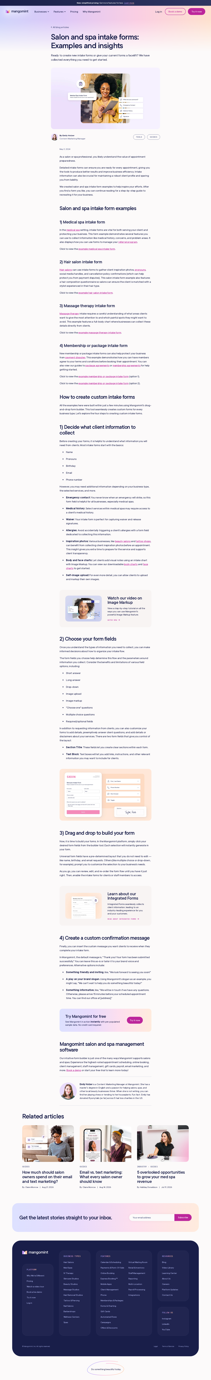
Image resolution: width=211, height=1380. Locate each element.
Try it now (196, 11)
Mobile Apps (106, 1284)
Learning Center (169, 1273)
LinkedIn (165, 1324)
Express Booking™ (109, 1278)
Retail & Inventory (136, 1267)
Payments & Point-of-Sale (112, 1267)
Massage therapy (69, 313)
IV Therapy (68, 1273)
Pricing (74, 11)
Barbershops (69, 1311)
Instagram (166, 1318)
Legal (156, 1346)
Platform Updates (170, 1289)
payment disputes (75, 357)
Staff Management (136, 1273)
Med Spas (68, 1267)
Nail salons (68, 1306)
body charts (131, 564)
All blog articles (61, 27)
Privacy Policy (183, 1346)
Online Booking (107, 1273)
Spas (66, 1322)
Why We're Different (35, 1275)
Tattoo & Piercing (72, 1300)
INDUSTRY (142, 1166)
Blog (164, 1262)
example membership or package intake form (103, 376)
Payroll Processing (136, 1289)
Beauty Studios (71, 1284)
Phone (104, 1295)
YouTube (166, 1329)
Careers (165, 1284)
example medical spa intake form (96, 248)
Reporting (133, 1278)
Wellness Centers (71, 1317)
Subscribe (183, 1217)
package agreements (97, 365)
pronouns (140, 269)
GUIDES (153, 137)
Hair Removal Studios (73, 1295)
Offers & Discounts (109, 1328)
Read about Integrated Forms (122, 919)
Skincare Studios (71, 1278)
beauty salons (122, 541)
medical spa (73, 230)
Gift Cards (105, 1311)
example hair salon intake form (95, 292)
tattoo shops (143, 541)
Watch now (112, 620)
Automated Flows (109, 1317)
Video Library (168, 1267)
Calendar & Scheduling (111, 1262)
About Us (166, 1278)
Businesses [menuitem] (40, 11)
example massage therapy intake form (99, 332)
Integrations (134, 1295)
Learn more (129, 3)
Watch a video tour (35, 1286)
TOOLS (139, 137)
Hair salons (66, 269)
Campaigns (106, 1322)
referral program (127, 242)
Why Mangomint (92, 11)
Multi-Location (135, 1284)
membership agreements (127, 365)
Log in (158, 11)
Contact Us (167, 1295)
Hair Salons (69, 1262)
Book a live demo (34, 1292)
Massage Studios (71, 1289)
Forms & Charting (108, 1306)
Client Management (110, 1289)
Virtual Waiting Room (137, 1262)
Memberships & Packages (112, 1300)
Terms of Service (168, 1346)
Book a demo (175, 11)
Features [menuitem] (58, 11)
